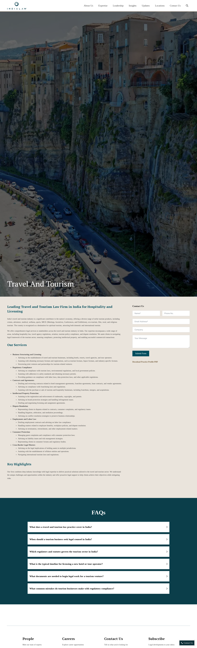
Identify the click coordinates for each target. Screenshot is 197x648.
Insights (132, 5)
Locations (160, 5)
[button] (98, 527)
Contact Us (175, 5)
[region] (98, 637)
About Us (88, 5)
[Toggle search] (187, 5)
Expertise (102, 5)
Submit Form (140, 353)
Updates (146, 5)
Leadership (118, 5)
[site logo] (16, 6)
